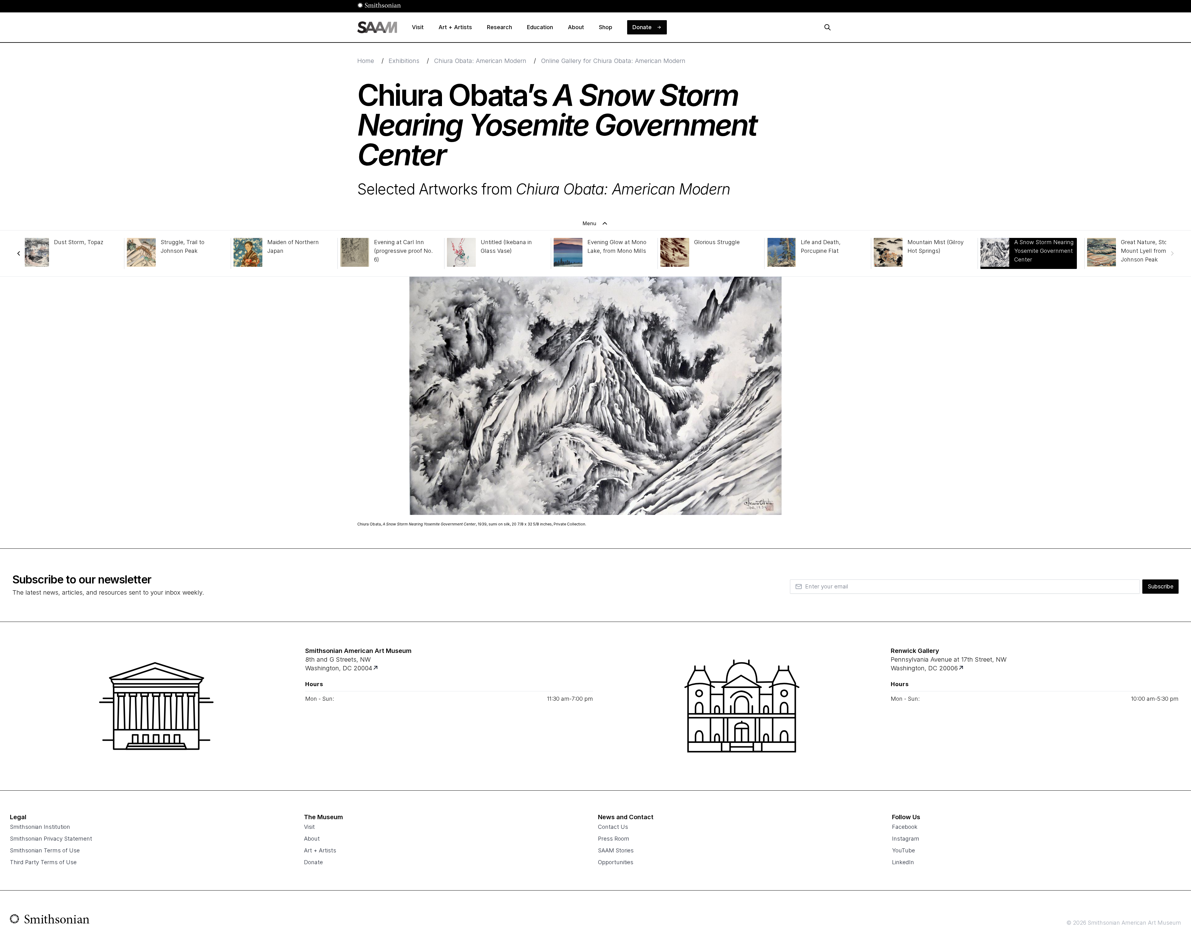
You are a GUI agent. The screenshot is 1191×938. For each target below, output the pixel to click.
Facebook (904, 827)
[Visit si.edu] (50, 920)
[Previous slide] (18, 253)
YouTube (903, 850)
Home (365, 61)
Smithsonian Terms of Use (45, 850)
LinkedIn (903, 862)
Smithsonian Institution (40, 827)
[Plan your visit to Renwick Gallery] (961, 668)
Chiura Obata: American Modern (480, 61)
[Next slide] (1172, 253)
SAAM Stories (616, 850)
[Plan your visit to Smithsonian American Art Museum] (376, 668)
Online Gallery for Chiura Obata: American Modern (613, 61)
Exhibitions (404, 61)
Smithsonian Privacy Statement (51, 838)
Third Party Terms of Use (43, 862)
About (312, 838)
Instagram (905, 838)
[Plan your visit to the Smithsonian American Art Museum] (156, 706)
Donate (313, 862)
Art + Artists (320, 850)
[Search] (827, 27)
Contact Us (613, 827)
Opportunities (615, 862)
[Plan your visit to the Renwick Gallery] (742, 706)
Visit (309, 827)
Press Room (613, 838)
